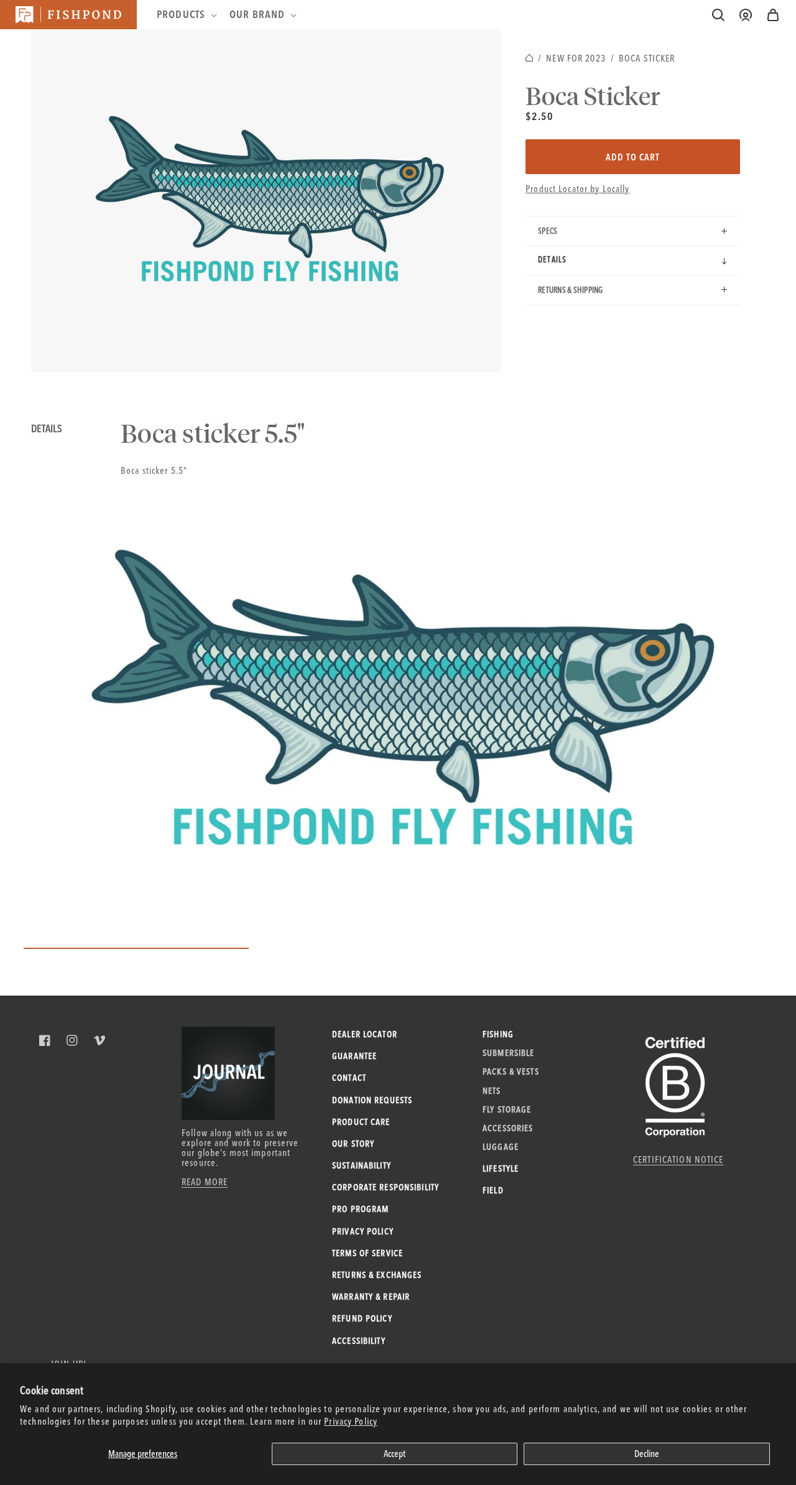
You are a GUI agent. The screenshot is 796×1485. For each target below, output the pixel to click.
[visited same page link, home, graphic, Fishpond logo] (68, 14)
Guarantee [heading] (354, 1056)
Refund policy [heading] (362, 1318)
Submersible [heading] (508, 1052)
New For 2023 (576, 58)
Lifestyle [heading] (501, 1168)
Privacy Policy (350, 1421)
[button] (773, 15)
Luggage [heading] (501, 1146)
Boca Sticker (647, 58)
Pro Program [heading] (360, 1208)
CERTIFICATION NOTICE (678, 1159)
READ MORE (205, 1182)
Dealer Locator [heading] (364, 1034)
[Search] (718, 15)
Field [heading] (493, 1190)
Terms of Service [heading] (367, 1253)
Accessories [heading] (508, 1128)
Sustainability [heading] (361, 1165)
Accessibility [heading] (359, 1340)
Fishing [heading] (498, 1034)
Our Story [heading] (353, 1143)
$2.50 (539, 116)
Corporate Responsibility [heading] (385, 1187)
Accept (394, 1454)
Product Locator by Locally (577, 189)
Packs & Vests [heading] (511, 1071)
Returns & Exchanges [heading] (377, 1274)
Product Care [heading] (361, 1121)
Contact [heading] (349, 1077)
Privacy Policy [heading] (363, 1231)
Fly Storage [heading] (507, 1109)
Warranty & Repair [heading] (371, 1296)
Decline (646, 1454)
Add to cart (633, 157)
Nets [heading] (492, 1090)
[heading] (185, 14)
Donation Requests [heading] (372, 1100)
